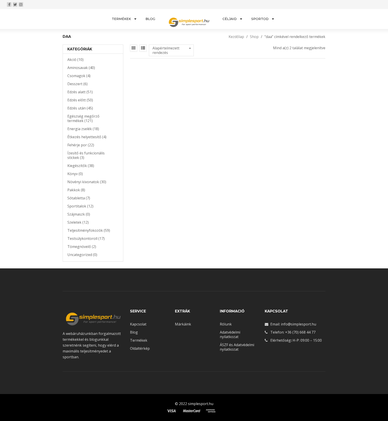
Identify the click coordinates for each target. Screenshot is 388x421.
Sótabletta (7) (78, 198)
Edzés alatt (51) (80, 92)
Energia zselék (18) (83, 129)
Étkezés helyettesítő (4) (86, 137)
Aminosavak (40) (81, 67)
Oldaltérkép (140, 348)
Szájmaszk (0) (78, 214)
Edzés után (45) (80, 108)
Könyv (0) (75, 174)
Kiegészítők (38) (80, 165)
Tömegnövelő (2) (81, 246)
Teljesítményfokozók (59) (88, 230)
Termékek (138, 340)
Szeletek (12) (78, 222)
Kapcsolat (138, 324)
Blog (134, 332)
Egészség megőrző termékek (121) (83, 118)
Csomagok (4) (78, 76)
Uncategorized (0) (82, 254)
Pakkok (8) (76, 190)
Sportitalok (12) (80, 206)
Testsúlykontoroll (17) (86, 238)
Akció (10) (75, 59)
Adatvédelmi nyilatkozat (230, 334)
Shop (254, 36)
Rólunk (226, 324)
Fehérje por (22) (80, 145)
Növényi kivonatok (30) (86, 182)
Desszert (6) (77, 84)
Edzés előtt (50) (80, 100)
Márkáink (183, 324)
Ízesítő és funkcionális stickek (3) (86, 155)
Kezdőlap (236, 36)
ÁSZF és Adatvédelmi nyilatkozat (237, 347)
